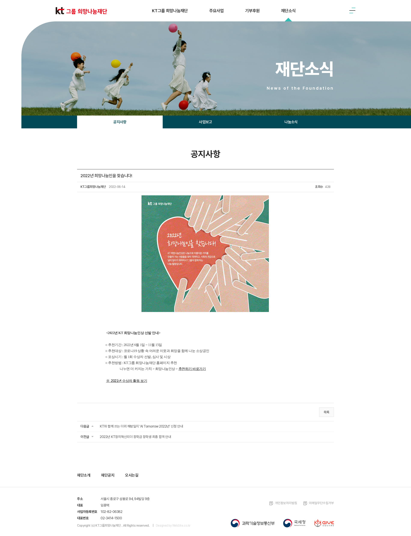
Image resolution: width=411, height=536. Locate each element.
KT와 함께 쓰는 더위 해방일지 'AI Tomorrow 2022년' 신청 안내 (141, 426)
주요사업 (216, 10)
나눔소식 (291, 122)
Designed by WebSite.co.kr (173, 525)
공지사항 (120, 122)
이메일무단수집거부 (321, 503)
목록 (326, 412)
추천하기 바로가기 (192, 369)
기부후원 (252, 10)
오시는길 (131, 475)
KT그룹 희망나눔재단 (170, 10)
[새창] (253, 523)
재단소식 (288, 10)
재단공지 (107, 475)
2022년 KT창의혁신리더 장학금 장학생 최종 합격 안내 (135, 437)
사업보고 (205, 122)
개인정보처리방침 (286, 503)
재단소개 (83, 475)
